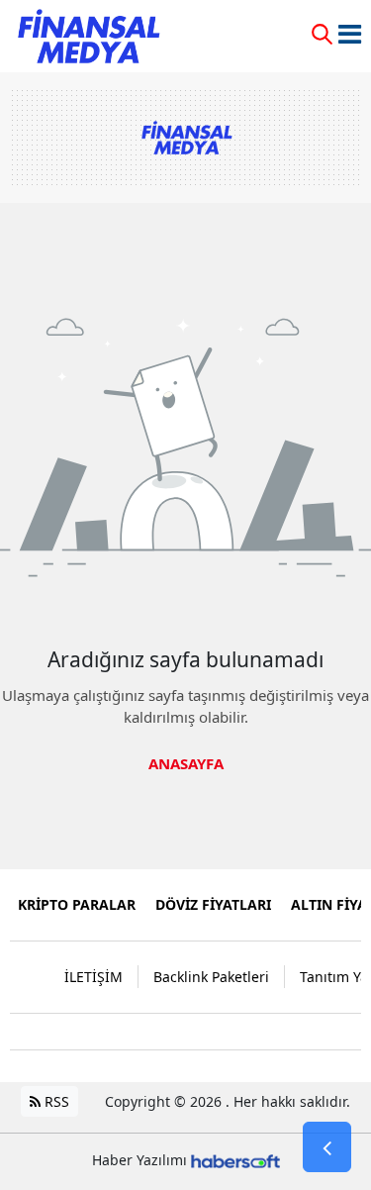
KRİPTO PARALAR (77, 904)
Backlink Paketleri (211, 976)
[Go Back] (327, 1147)
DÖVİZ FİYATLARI (213, 904)
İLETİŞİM (93, 976)
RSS (55, 1101)
